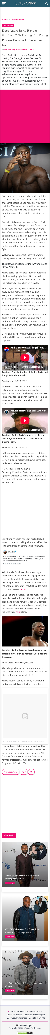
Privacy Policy (36, 1011)
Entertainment (18, 19)
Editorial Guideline (14, 1015)
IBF (31, 772)
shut (18, 611)
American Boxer (10, 772)
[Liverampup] (26, 3)
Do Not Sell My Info (37, 1018)
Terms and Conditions (18, 1011)
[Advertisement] (25, 114)
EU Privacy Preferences (17, 1018)
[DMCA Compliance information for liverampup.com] (25, 1033)
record (23, 589)
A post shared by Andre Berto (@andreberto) (22, 741)
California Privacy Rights (34, 1015)
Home (5, 19)
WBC (23, 772)
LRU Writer (9, 50)
